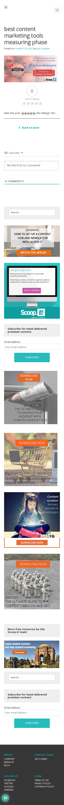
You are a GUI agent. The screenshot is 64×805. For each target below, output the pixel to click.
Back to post (30, 127)
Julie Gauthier (43, 48)
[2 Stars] (25, 113)
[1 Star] (22, 113)
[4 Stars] (31, 113)
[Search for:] (32, 212)
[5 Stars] (34, 113)
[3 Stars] (28, 113)
